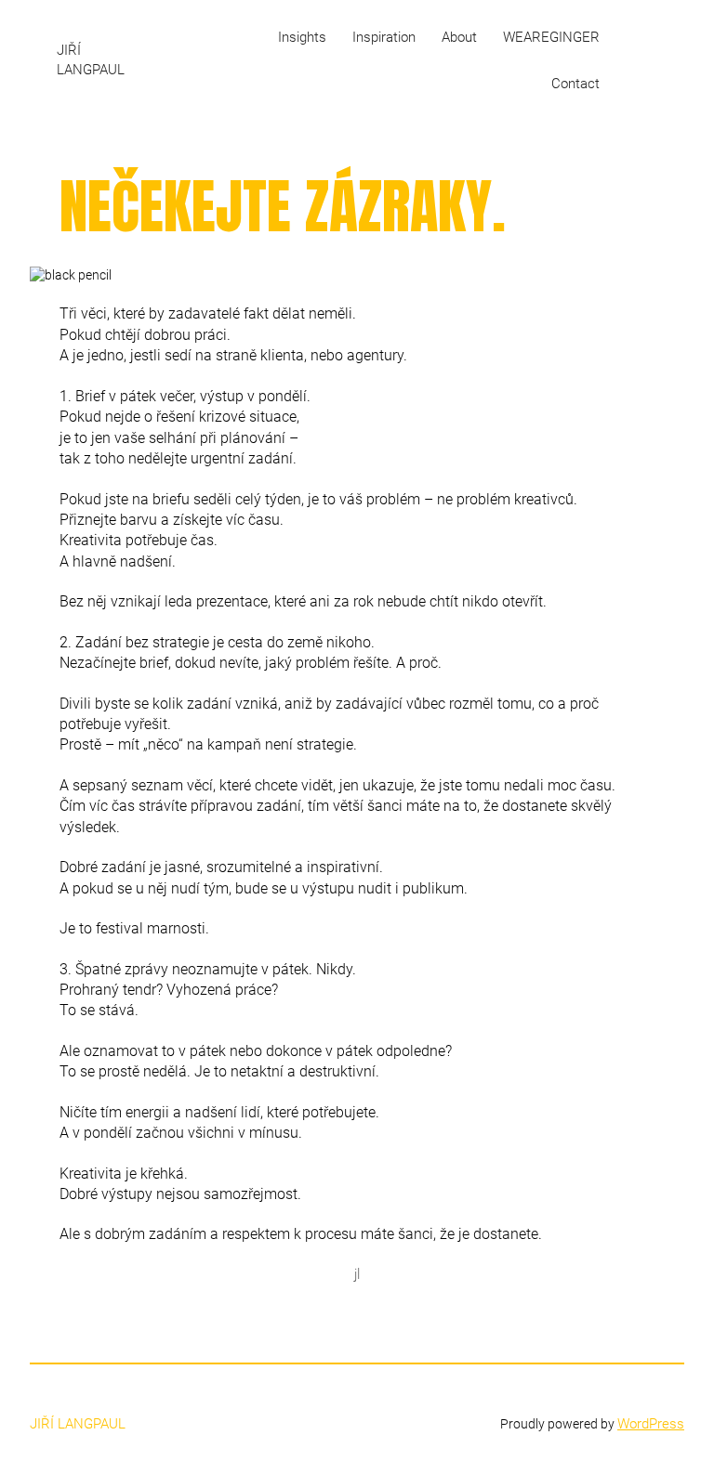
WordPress (650, 1423)
